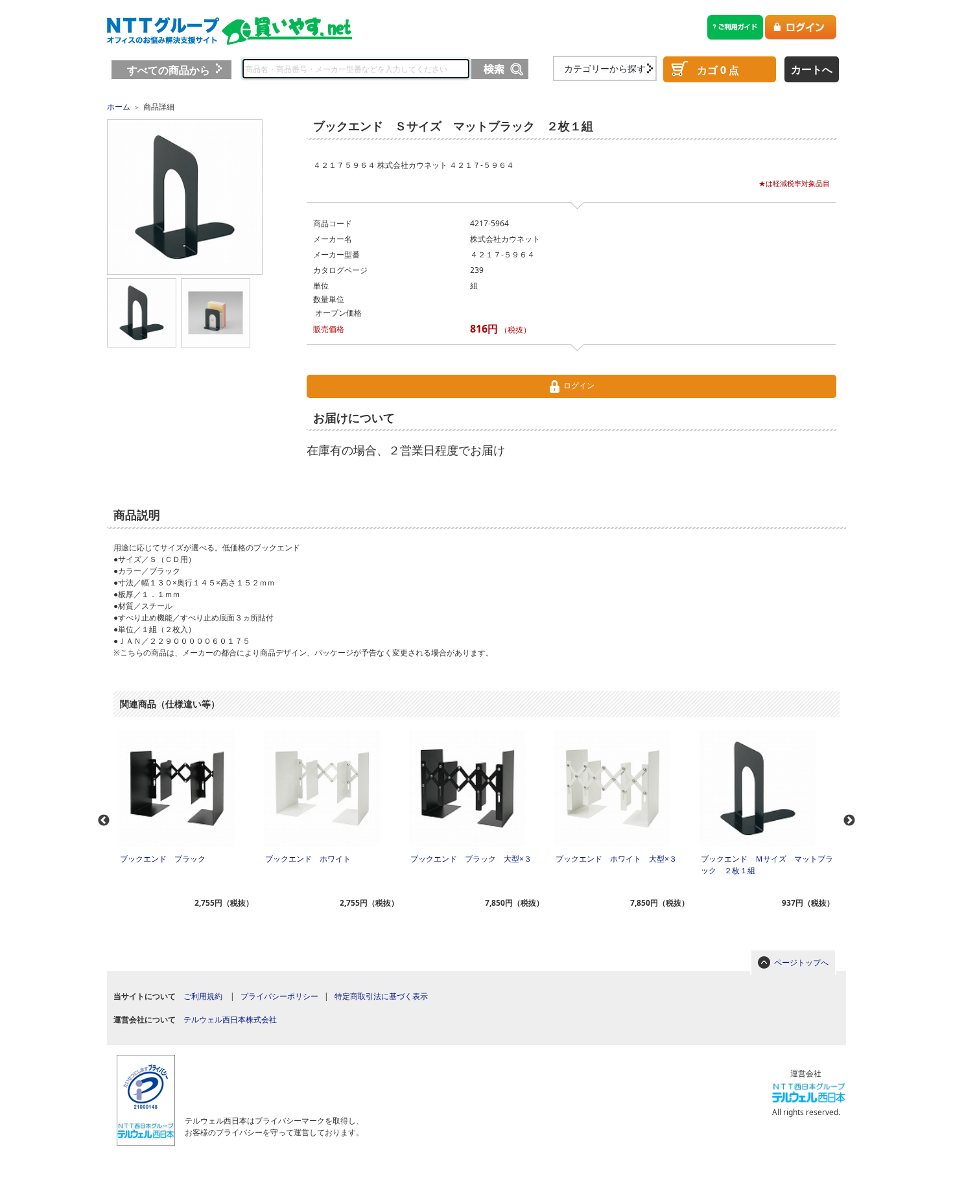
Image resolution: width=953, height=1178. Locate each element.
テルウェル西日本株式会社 (230, 1019)
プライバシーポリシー (279, 996)
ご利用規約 (202, 996)
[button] (269, 1078)
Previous (103, 820)
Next (849, 820)
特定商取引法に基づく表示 (381, 996)
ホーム (118, 106)
